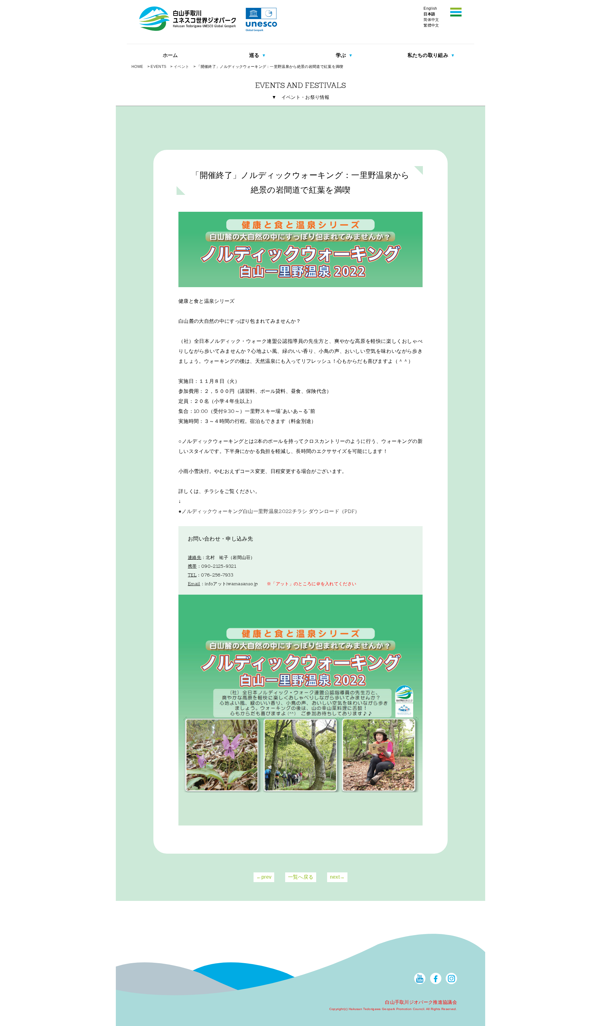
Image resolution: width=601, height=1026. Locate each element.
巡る (255, 55)
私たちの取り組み (429, 55)
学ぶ (341, 55)
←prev (264, 877)
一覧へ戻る (301, 877)
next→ (337, 877)
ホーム (170, 55)
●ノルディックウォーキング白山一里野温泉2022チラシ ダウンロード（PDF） (269, 511)
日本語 (429, 14)
